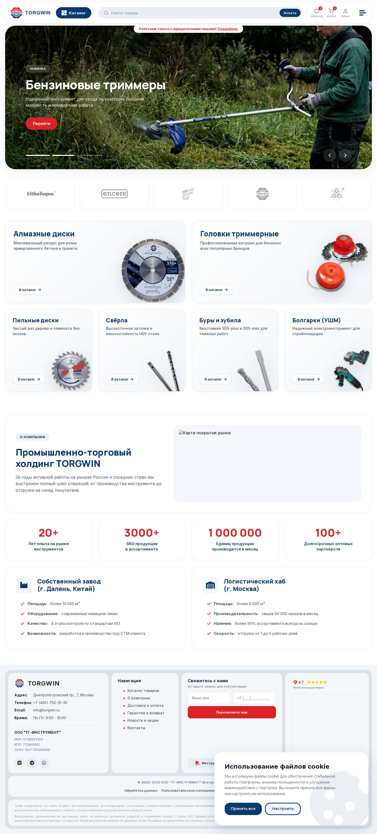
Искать (290, 13)
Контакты (136, 728)
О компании (138, 698)
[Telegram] (32, 763)
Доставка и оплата (145, 705)
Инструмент (212, 763)
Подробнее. (228, 29)
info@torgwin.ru (37, 710)
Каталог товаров (143, 690)
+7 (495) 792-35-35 (40, 702)
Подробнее (44, 133)
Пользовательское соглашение (189, 790)
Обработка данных (140, 790)
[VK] (19, 763)
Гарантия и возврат (145, 713)
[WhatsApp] (44, 763)
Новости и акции (143, 720)
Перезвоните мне (231, 712)
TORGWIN (44, 683)
